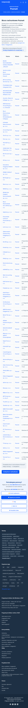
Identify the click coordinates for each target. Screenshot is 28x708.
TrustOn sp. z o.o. (7, 402)
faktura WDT (4, 545)
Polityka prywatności (6, 657)
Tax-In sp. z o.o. (7, 135)
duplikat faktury (16, 536)
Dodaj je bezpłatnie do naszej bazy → (13, 50)
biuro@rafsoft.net (15, 484)
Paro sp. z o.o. (6, 139)
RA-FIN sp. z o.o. (7, 242)
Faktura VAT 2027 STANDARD (8, 603)
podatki (14, 567)
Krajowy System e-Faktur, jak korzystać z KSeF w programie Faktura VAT (12, 675)
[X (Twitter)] (12, 704)
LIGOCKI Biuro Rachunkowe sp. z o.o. (8, 437)
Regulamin (4, 655)
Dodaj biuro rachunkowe (10, 472)
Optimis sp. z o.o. (7, 212)
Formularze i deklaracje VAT (8, 642)
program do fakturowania (15, 576)
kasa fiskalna (6, 583)
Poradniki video (5, 688)
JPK (18, 586)
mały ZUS (24, 549)
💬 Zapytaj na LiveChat (14, 497)
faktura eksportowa (13, 540)
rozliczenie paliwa (5, 556)
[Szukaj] (20, 2)
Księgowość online (6, 618)
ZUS (19, 579)
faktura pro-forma (11, 543)
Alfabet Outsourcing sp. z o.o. (7, 322)
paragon (5, 586)
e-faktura (5, 579)
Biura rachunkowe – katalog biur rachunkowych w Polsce (13, 637)
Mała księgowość (5, 624)
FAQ (3, 686)
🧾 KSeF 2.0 (14, 506)
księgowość (21, 567)
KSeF (8, 567)
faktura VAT (18, 570)
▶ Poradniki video (14, 510)
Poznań (17, 64)
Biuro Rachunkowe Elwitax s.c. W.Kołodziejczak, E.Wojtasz (7, 115)
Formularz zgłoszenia (6, 684)
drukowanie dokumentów (7, 536)
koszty (12, 583)
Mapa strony (4, 672)
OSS (18, 583)
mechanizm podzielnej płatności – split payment (11, 551)
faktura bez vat (21, 538)
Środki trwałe (5, 620)
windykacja (12, 586)
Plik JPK (17, 547)
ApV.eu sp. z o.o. (7, 382)
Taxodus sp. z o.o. (7, 405)
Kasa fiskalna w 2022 (6, 549)
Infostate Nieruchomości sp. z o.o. (7, 124)
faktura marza (21, 540)
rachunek (18, 554)
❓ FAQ (14, 501)
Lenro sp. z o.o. (7, 227)
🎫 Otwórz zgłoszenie (14, 493)
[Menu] (25, 2)
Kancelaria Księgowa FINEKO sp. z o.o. (8, 166)
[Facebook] (10, 704)
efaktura (15, 538)
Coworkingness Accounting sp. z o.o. (7, 354)
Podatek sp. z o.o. (7, 288)
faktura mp (4, 543)
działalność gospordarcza (7, 538)
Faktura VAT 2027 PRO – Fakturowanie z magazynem (13, 605)
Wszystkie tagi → (6, 589)
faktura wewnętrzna (12, 545)
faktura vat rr (18, 543)
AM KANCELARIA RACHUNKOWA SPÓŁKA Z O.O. (7, 92)
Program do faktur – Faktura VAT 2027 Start (11, 601)
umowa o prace (21, 556)
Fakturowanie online (6, 616)
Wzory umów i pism (6, 644)
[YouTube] (15, 704)
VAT (3, 567)
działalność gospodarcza (9, 573)
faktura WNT (19, 545)
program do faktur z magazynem (8, 554)
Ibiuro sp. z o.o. (7, 184)
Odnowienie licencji (6, 653)
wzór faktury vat (5, 540)
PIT (22, 583)
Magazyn (4, 622)
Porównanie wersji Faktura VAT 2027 (10, 607)
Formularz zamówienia (7, 651)
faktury (4, 576)
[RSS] (17, 704)
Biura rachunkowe (15, 12)
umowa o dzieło (13, 556)
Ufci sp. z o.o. (6, 160)
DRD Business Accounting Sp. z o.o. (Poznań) (7, 105)
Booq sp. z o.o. (7, 388)
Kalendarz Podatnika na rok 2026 (9, 640)
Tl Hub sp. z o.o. (7, 443)
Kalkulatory (4, 633)
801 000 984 (14, 489)
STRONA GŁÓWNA (6, 12)
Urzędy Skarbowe (6, 635)
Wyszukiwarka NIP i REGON (8, 670)
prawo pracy (13, 579)
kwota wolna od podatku (16, 549)
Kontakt (3, 690)
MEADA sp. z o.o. (7, 189)
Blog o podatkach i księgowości (9, 646)
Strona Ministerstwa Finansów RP (9, 668)
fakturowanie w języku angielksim (8, 547)
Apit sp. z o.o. (6, 448)
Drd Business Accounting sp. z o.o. (7, 304)
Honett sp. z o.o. (7, 247)
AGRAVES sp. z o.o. (8, 269)
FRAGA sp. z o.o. (7, 258)
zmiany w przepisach (8, 570)
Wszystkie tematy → (6, 558)
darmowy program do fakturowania (9, 534)
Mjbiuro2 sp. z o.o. (8, 392)
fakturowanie (20, 573)
